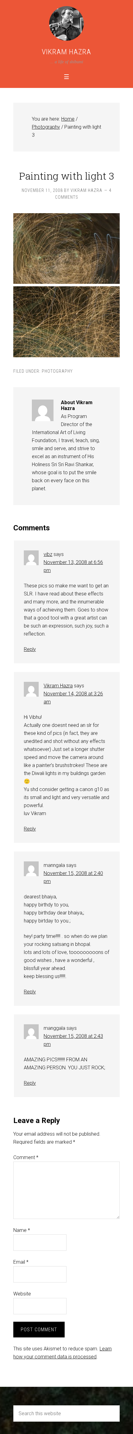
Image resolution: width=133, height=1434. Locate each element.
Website (22, 1294)
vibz (48, 554)
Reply (30, 649)
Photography (57, 371)
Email (20, 1262)
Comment (25, 1157)
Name (21, 1230)
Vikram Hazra (66, 52)
